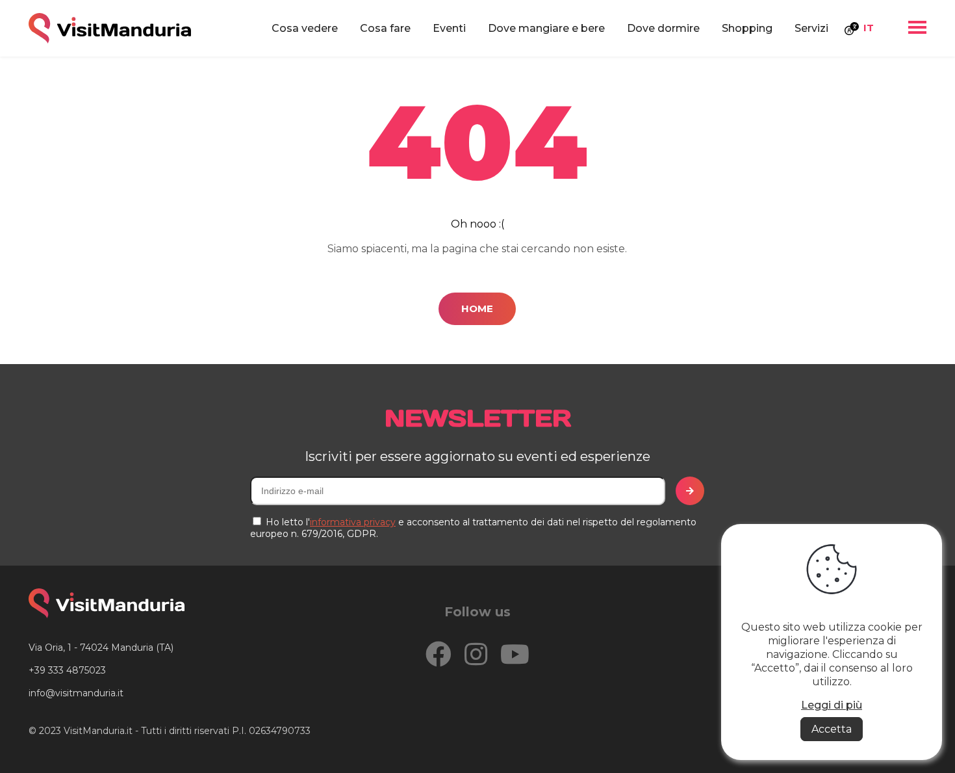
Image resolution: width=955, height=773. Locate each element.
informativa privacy (353, 522)
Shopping (747, 28)
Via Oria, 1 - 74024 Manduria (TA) (101, 647)
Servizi (811, 28)
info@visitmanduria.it (76, 693)
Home (477, 308)
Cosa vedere (305, 28)
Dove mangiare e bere (546, 28)
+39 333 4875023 (67, 670)
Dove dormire (663, 28)
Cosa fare (385, 28)
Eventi (449, 28)
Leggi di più (831, 705)
